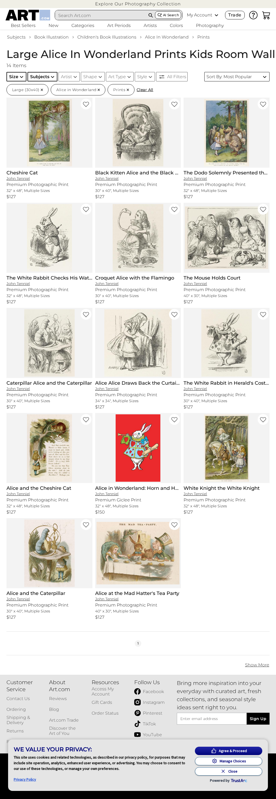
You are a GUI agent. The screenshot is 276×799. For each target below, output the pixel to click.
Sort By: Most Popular (229, 76)
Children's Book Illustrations (106, 37)
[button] (138, 3)
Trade (234, 15)
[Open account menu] (216, 15)
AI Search (171, 15)
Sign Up (258, 718)
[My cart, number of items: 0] (266, 15)
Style (142, 76)
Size (13, 76)
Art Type (117, 76)
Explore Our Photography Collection (138, 3)
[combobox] (101, 15)
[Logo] (27, 15)
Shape (90, 76)
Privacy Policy (25, 779)
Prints (203, 37)
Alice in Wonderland (167, 37)
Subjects (16, 37)
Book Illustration (51, 37)
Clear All (145, 90)
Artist (66, 76)
